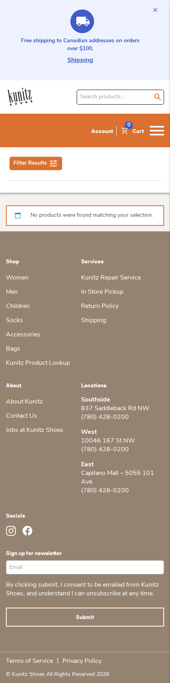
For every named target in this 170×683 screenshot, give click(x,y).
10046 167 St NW (108, 441)
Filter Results (30, 163)
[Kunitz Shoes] (20, 96)
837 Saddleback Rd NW (115, 408)
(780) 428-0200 (105, 417)
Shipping (80, 60)
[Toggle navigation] (157, 131)
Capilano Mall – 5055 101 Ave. (117, 477)
